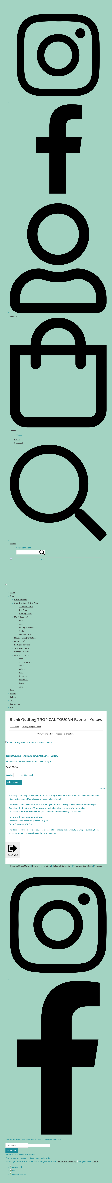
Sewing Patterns (21, 648)
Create (95, 1161)
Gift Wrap (23, 610)
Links (12, 700)
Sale (12, 690)
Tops (21, 686)
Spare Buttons (25, 634)
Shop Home (14, 727)
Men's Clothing (21, 617)
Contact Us (15, 704)
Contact (98, 866)
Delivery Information (41, 866)
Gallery (13, 697)
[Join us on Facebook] (58, 200)
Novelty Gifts (20, 641)
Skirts (21, 683)
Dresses (22, 666)
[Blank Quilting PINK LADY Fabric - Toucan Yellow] (8, 749)
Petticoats (23, 680)
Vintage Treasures (22, 652)
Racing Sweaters (26, 627)
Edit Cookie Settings (67, 1161)
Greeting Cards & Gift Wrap (26, 603)
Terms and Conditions (83, 866)
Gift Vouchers (20, 600)
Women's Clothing (22, 655)
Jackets (22, 669)
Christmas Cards (26, 606)
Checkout (18, 443)
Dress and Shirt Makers (20, 866)
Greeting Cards (25, 613)
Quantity (9, 775)
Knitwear (23, 676)
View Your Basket (45, 734)
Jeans (21, 624)
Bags (21, 659)
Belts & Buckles (25, 662)
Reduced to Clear (22, 645)
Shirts (21, 631)
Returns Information (62, 866)
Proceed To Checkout (64, 734)
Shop (12, 596)
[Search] (42, 552)
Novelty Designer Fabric (25, 638)
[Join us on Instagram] (58, 103)
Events (13, 693)
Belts (21, 620)
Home (12, 593)
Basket (17, 439)
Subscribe (11, 1150)
